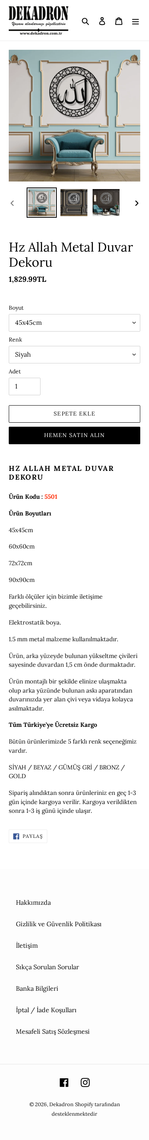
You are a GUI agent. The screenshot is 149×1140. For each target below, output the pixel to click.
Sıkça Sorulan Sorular (47, 967)
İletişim (27, 945)
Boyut (16, 307)
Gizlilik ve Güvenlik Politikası (59, 924)
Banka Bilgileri (37, 988)
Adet (15, 371)
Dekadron (61, 1104)
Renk (15, 339)
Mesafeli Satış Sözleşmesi (53, 1031)
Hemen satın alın (74, 435)
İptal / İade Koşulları (46, 1010)
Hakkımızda (33, 902)
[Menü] (135, 20)
